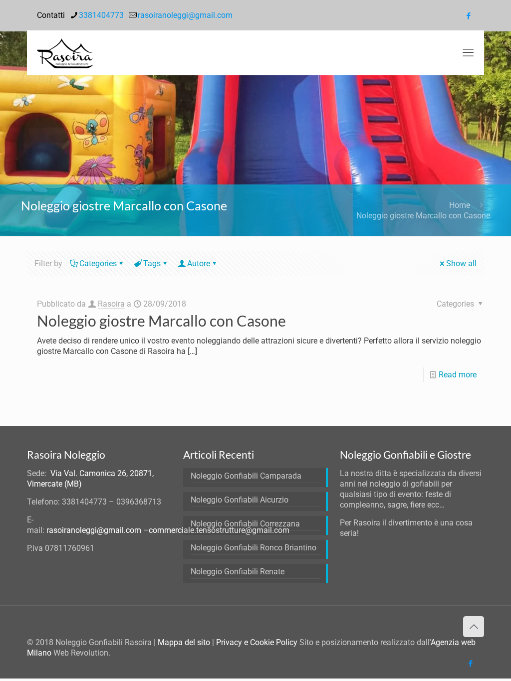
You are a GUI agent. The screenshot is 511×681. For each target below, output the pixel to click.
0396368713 (138, 502)
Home (459, 205)
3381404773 (101, 15)
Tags (152, 263)
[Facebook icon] (468, 15)
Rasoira (111, 304)
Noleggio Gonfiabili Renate (237, 571)
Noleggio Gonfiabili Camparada (246, 476)
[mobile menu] (468, 52)
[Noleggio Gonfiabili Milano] (65, 52)
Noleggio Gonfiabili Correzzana (245, 523)
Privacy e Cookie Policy (256, 642)
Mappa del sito (184, 642)
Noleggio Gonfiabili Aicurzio (239, 500)
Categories (98, 263)
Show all (461, 263)
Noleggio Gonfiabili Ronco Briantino (253, 547)
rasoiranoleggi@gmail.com (185, 15)
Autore (198, 263)
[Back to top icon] (473, 626)
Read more (458, 374)
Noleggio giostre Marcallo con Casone (423, 215)
